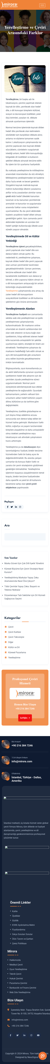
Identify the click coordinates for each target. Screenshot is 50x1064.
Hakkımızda (15, 960)
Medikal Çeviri (16, 965)
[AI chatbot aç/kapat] (43, 1056)
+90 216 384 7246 (25, 708)
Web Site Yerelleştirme (19, 992)
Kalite (14, 911)
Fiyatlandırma (18, 930)
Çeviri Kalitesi (14, 632)
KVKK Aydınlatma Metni (23, 925)
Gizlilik (15, 920)
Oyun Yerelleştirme (18, 969)
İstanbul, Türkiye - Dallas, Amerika (27, 779)
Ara (7, 526)
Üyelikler (16, 916)
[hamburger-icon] (42, 5)
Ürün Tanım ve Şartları (22, 939)
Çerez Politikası (19, 943)
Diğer (10, 642)
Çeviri (10, 627)
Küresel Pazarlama (17, 652)
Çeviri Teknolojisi (16, 637)
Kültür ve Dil (14, 647)
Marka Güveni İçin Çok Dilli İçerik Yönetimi (24, 563)
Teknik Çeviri (15, 974)
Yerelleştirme (12, 291)
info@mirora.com (22, 761)
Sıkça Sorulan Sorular (22, 934)
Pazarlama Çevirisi (18, 983)
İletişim (24, 718)
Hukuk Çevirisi (16, 978)
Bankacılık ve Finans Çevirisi (22, 988)
